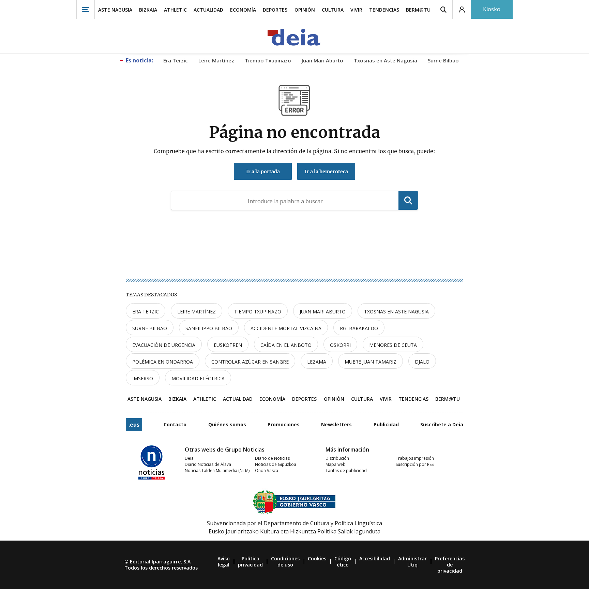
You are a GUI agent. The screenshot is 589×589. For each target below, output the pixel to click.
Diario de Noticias (272, 458)
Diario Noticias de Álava (208, 464)
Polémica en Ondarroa (162, 361)
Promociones (284, 424)
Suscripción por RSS (415, 464)
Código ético (342, 561)
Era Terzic (145, 311)
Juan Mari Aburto (323, 311)
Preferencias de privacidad (450, 564)
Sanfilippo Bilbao (208, 328)
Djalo (422, 361)
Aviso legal (223, 561)
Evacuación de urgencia (163, 345)
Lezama (316, 361)
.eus (134, 424)
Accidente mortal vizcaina (286, 328)
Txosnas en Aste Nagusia (396, 311)
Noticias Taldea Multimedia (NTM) (217, 470)
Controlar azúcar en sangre (250, 361)
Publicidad (386, 424)
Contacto (175, 424)
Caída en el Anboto (286, 345)
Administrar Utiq (412, 561)
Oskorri (340, 345)
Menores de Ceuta (393, 345)
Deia (189, 458)
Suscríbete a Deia (441, 424)
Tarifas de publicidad (346, 470)
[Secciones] (85, 9)
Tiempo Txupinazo (257, 311)
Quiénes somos (227, 424)
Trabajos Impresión (415, 458)
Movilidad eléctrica (198, 378)
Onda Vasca (266, 470)
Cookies (317, 558)
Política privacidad (250, 561)
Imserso (142, 378)
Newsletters (336, 424)
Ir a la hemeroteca (326, 171)
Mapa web (336, 464)
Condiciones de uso (285, 561)
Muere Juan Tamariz (370, 361)
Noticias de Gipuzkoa (275, 464)
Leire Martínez (196, 311)
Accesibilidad (374, 558)
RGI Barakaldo (359, 328)
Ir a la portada (263, 171)
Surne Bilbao (149, 328)
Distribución (337, 458)
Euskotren (228, 345)
